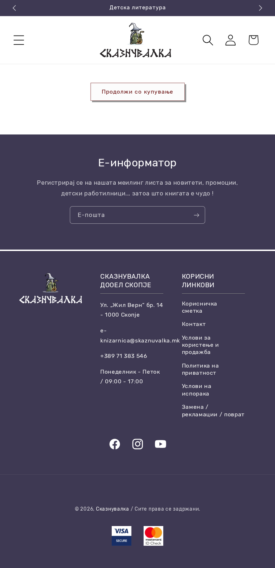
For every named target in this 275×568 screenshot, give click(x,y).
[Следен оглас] (261, 8)
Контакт (194, 324)
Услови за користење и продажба (200, 345)
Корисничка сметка (199, 307)
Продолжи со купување (137, 91)
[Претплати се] (196, 215)
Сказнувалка (112, 509)
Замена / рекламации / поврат (213, 410)
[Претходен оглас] (14, 8)
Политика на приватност (200, 369)
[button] (19, 40)
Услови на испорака (197, 390)
